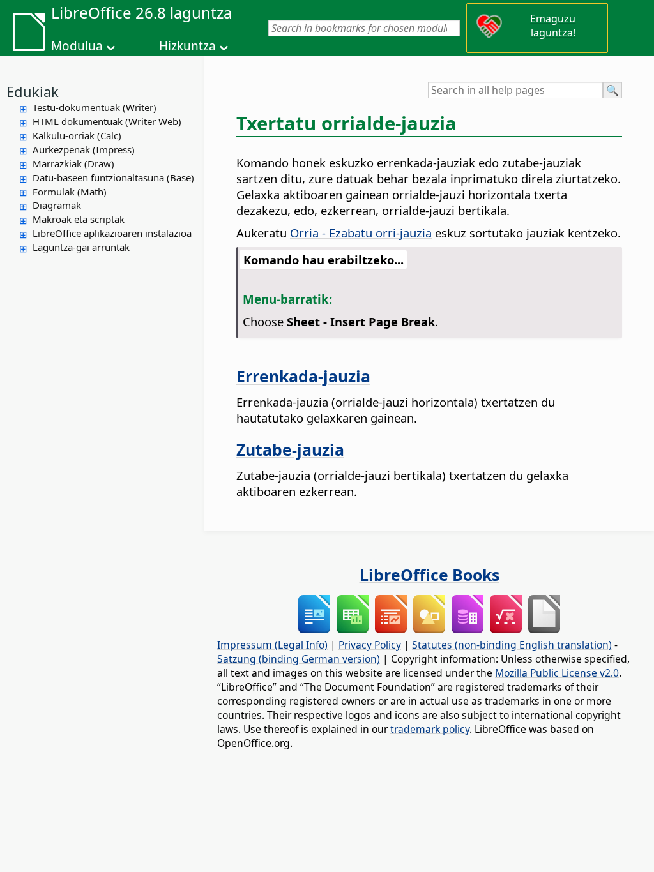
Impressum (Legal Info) (272, 645)
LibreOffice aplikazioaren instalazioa (112, 233)
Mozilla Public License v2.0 (557, 673)
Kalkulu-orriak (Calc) (77, 135)
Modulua (77, 46)
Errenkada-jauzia (303, 376)
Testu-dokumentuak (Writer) (94, 107)
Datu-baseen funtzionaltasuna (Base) (113, 177)
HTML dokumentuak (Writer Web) (107, 121)
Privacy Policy (369, 645)
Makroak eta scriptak (79, 219)
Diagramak (57, 205)
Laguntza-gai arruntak (81, 247)
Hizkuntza (187, 46)
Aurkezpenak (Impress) (84, 149)
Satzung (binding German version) (298, 659)
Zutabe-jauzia (290, 449)
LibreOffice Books (429, 574)
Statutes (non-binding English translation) (512, 645)
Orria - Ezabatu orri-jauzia (361, 233)
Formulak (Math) (70, 191)
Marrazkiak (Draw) (73, 163)
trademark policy (429, 729)
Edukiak (32, 91)
